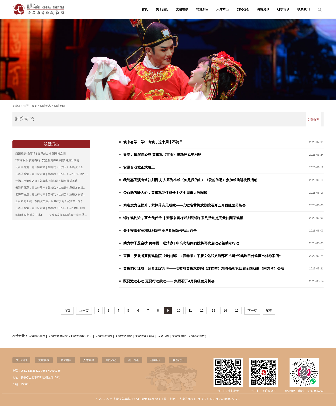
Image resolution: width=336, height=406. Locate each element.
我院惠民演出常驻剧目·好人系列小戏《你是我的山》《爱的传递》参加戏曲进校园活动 (190, 180)
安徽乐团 (163, 336)
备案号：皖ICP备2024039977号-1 (219, 398)
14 (225, 310)
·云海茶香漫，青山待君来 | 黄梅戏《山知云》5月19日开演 (49, 208)
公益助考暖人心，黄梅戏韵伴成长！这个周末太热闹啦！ (167, 193)
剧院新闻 (313, 119)
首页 (34, 105)
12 (202, 310)
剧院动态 (45, 105)
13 (213, 310)
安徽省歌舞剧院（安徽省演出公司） (70, 336)
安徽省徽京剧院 (144, 336)
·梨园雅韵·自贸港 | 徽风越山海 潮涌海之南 (40, 153)
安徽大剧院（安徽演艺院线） (190, 336)
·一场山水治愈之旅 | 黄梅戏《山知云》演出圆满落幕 (46, 180)
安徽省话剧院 (124, 336)
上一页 (84, 310)
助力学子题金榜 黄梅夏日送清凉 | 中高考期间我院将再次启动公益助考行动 (181, 243)
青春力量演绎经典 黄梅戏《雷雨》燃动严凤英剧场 (162, 155)
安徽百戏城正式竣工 (139, 167)
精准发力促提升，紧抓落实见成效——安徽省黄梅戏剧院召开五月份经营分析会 (184, 205)
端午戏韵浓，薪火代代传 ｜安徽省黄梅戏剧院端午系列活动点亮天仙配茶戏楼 (183, 218)
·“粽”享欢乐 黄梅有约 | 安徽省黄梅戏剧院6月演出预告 (46, 160)
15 (237, 310)
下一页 (252, 310)
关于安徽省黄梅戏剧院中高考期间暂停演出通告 (160, 230)
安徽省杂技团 (104, 336)
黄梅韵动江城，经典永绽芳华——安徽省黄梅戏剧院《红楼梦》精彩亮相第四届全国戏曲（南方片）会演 (203, 268)
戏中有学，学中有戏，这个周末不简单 (153, 142)
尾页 (269, 310)
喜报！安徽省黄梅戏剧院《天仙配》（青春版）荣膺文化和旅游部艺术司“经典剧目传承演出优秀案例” (202, 256)
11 (190, 310)
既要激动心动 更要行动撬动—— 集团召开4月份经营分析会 (169, 281)
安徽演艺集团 (37, 336)
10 (178, 310)
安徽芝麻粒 (186, 398)
